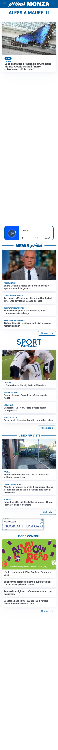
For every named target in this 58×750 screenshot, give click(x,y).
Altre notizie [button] (47, 333)
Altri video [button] (48, 512)
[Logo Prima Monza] (29, 4)
